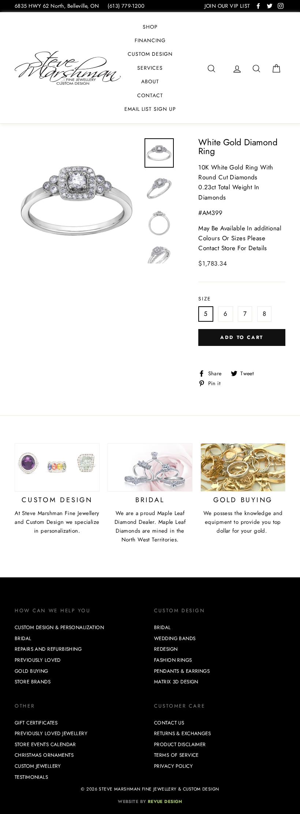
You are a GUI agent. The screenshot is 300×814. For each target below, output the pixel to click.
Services (150, 68)
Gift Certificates (36, 722)
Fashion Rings (173, 660)
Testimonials (31, 777)
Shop (150, 26)
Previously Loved (38, 660)
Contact (150, 95)
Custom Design (150, 54)
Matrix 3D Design (176, 681)
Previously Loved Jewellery (51, 733)
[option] (77, 200)
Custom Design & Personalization (59, 627)
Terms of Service (176, 755)
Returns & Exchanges (182, 733)
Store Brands (32, 681)
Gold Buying (31, 671)
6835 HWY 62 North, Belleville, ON (57, 6)
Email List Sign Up (150, 109)
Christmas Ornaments (44, 755)
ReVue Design (150, 801)
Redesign (165, 649)
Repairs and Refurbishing (48, 649)
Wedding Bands (175, 638)
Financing (150, 40)
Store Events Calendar (45, 744)
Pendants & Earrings (182, 671)
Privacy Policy (173, 766)
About (150, 81)
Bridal (23, 638)
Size (204, 298)
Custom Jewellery (38, 766)
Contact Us (169, 722)
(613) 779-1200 (126, 6)
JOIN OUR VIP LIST (227, 6)
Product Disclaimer (180, 744)
